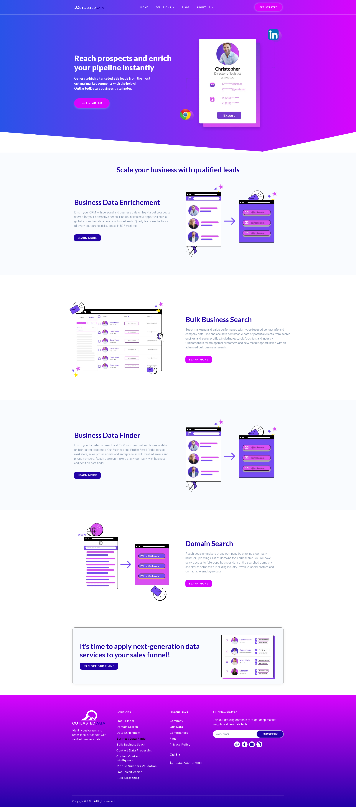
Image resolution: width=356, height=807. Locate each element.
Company (176, 720)
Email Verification (129, 771)
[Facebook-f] (245, 744)
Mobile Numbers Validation (136, 766)
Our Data (176, 726)
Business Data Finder (131, 738)
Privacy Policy (180, 744)
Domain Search (127, 726)
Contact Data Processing (134, 750)
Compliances (179, 732)
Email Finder (125, 720)
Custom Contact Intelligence (128, 758)
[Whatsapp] (237, 744)
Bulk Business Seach (131, 744)
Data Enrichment (128, 732)
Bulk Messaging (128, 777)
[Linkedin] (252, 744)
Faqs (173, 738)
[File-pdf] (259, 744)
